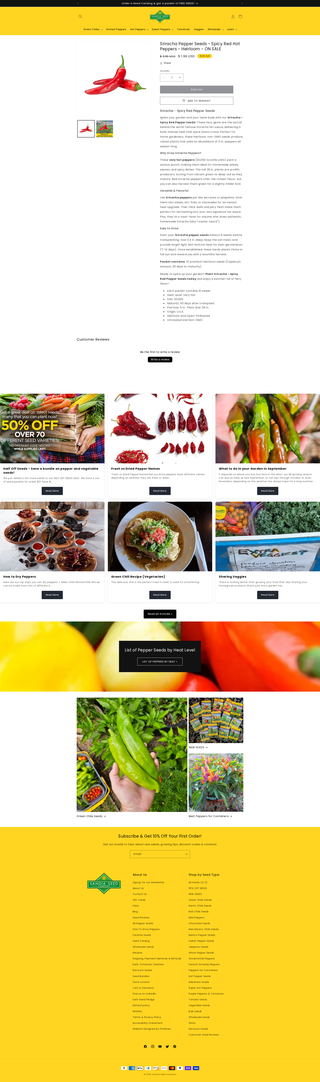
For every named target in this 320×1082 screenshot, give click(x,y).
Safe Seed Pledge (144, 999)
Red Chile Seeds (199, 911)
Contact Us (140, 894)
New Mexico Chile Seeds (204, 929)
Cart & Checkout (143, 988)
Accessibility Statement (148, 1023)
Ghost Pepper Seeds (201, 952)
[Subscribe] (186, 854)
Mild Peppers (196, 917)
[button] (80, 16)
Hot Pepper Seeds (200, 976)
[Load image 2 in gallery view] (104, 128)
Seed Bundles (141, 976)
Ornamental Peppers (202, 958)
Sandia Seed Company (164, 1074)
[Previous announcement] (78, 3)
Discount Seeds (142, 970)
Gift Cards (139, 900)
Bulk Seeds (195, 1011)
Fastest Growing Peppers (204, 964)
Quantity (165, 70)
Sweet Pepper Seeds (201, 941)
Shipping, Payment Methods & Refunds (157, 958)
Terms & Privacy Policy (147, 1017)
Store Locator (141, 982)
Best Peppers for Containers (209, 816)
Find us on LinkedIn (144, 993)
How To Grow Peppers (146, 929)
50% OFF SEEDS (198, 888)
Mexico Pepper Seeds (202, 935)
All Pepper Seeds (143, 923)
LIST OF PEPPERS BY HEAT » (160, 661)
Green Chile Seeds (89, 816)
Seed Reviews (141, 917)
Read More (52, 491)
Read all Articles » (160, 614)
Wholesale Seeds (143, 947)
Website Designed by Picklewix (152, 1029)
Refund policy (141, 1005)
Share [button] (167, 63)
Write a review (160, 359)
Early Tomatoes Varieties (148, 964)
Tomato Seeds (198, 999)
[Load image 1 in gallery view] (86, 128)
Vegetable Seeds (199, 1005)
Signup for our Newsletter (148, 882)
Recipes (137, 952)
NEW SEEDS (196, 747)
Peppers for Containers (203, 970)
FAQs (136, 905)
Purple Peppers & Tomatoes (206, 993)
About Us (138, 888)
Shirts (192, 1023)
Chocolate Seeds (199, 923)
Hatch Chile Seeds (200, 905)
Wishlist (137, 1011)
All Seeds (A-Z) (198, 882)
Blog (135, 911)
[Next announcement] (242, 3)
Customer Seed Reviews (204, 1034)
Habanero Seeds (199, 982)
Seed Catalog (141, 941)
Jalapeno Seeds (198, 947)
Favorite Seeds (142, 935)
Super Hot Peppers (200, 988)
